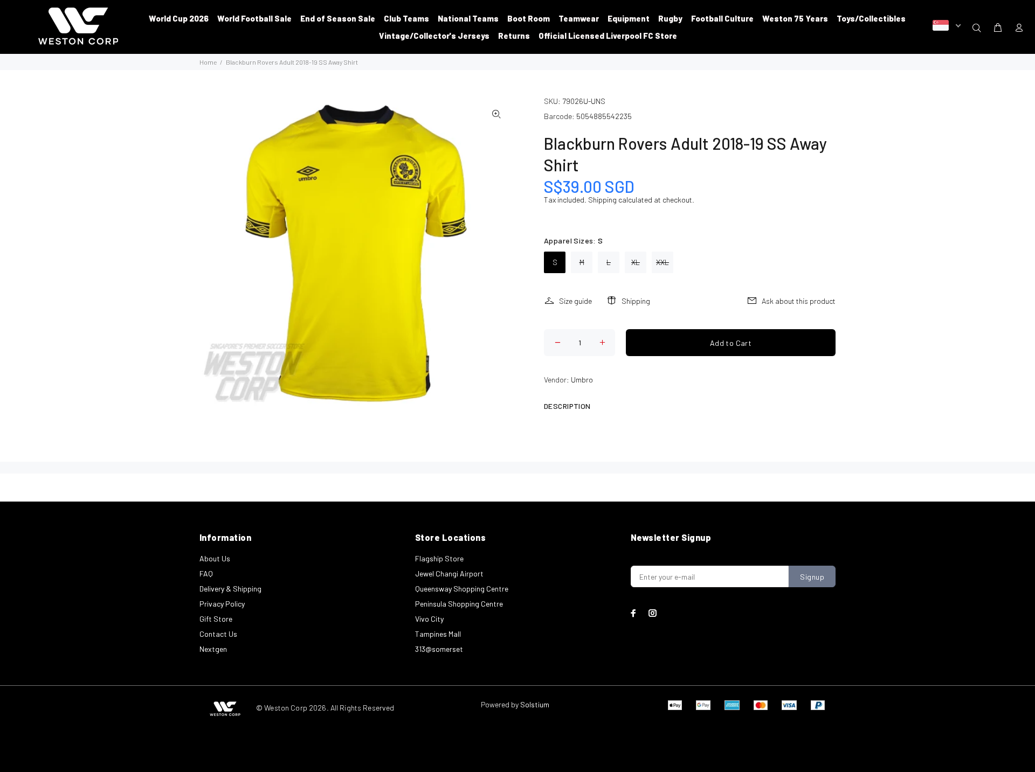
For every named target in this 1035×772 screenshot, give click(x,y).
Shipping (602, 199)
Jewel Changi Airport (449, 573)
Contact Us (218, 633)
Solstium (534, 704)
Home (208, 62)
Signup (812, 576)
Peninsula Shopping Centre (459, 603)
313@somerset (439, 648)
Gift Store (215, 618)
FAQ (206, 573)
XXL (662, 262)
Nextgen (213, 648)
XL (635, 262)
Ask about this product (799, 300)
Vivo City (429, 618)
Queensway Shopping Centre (461, 588)
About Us (214, 558)
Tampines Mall (438, 633)
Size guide (575, 300)
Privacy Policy (222, 603)
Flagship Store (439, 558)
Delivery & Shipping (230, 588)
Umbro (582, 379)
